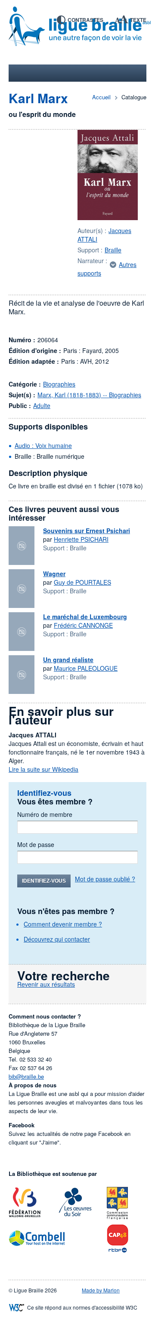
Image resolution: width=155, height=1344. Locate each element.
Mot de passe (35, 844)
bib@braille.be (26, 1076)
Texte (138, 20)
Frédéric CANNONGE (83, 625)
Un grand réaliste (68, 659)
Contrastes (85, 20)
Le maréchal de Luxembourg (85, 616)
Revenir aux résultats (46, 984)
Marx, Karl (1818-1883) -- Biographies (89, 394)
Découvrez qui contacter (57, 939)
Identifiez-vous (44, 881)
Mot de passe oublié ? (105, 879)
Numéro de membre (44, 814)
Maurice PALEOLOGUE (86, 668)
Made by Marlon (101, 1290)
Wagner (54, 573)
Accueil (101, 97)
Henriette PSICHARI (81, 539)
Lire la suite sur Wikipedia (43, 769)
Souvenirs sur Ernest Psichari (86, 530)
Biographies (59, 384)
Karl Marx (38, 98)
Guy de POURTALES (82, 582)
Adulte (41, 405)
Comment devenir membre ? (63, 924)
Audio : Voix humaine (43, 445)
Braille (113, 249)
